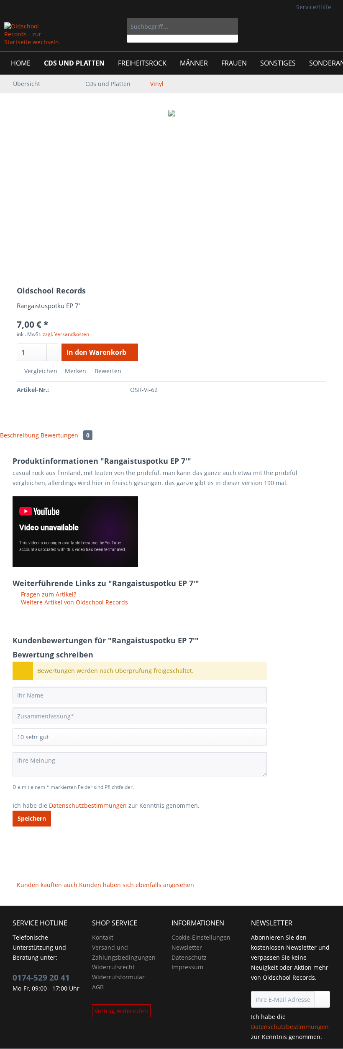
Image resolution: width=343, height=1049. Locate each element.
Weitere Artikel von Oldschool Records (73, 602)
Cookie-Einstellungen (201, 937)
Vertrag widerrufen (121, 1011)
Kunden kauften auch (47, 885)
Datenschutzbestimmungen (88, 805)
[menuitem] (182, 30)
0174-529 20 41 (41, 977)
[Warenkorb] (329, 26)
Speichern (32, 818)
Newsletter (187, 947)
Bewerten (107, 371)
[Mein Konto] (309, 26)
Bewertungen (65, 435)
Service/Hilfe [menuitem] (313, 7)
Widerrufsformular (118, 977)
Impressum (187, 967)
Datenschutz (189, 957)
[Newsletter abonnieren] (322, 999)
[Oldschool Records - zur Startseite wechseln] (32, 34)
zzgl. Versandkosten (66, 334)
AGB (98, 987)
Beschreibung (19, 435)
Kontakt (102, 937)
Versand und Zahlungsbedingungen (124, 952)
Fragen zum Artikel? (47, 594)
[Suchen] (230, 26)
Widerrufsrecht (113, 967)
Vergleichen (40, 371)
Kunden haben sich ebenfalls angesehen (136, 885)
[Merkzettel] (288, 26)
